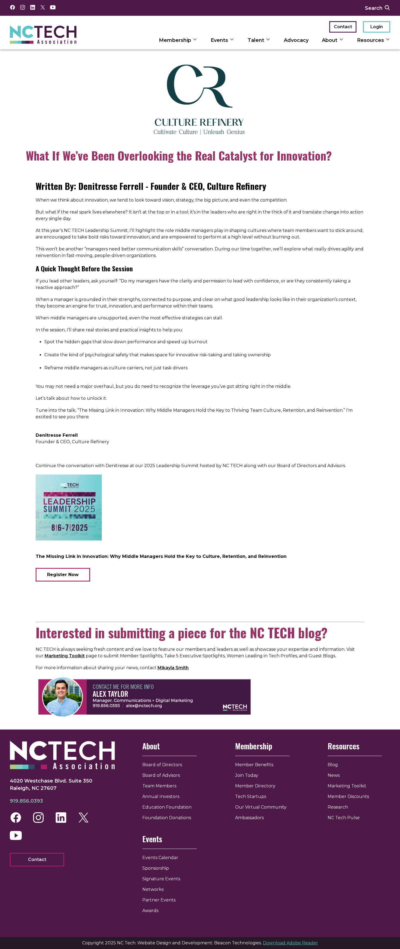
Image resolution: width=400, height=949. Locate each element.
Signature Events (161, 878)
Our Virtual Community (261, 807)
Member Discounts (348, 796)
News (334, 775)
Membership (175, 40)
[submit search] (387, 8)
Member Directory (255, 785)
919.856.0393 (26, 801)
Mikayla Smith (173, 667)
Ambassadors (249, 817)
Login (376, 26)
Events (220, 40)
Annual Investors (160, 796)
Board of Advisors (161, 775)
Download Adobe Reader (290, 942)
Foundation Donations (166, 817)
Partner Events (159, 900)
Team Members (159, 785)
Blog (333, 764)
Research (338, 807)
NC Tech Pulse (344, 817)
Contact (343, 26)
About (330, 40)
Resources (371, 40)
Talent (257, 40)
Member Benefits (254, 764)
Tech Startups (250, 796)
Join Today (246, 775)
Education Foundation (167, 807)
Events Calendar (160, 857)
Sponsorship (155, 868)
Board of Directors (162, 764)
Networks (153, 889)
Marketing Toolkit (65, 655)
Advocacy (296, 40)
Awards (150, 910)
